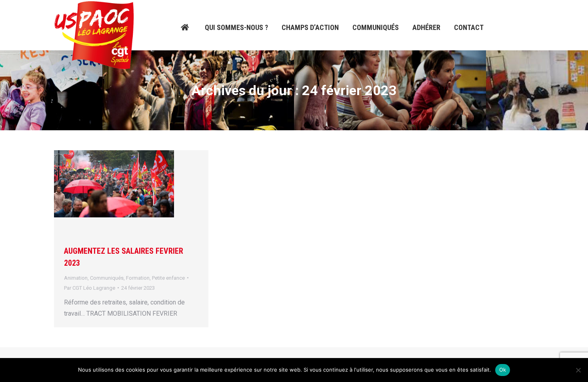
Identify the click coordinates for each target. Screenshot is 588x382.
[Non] (578, 370)
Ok (502, 369)
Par (89, 288)
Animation (76, 278)
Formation (138, 278)
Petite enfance (168, 278)
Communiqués (107, 278)
